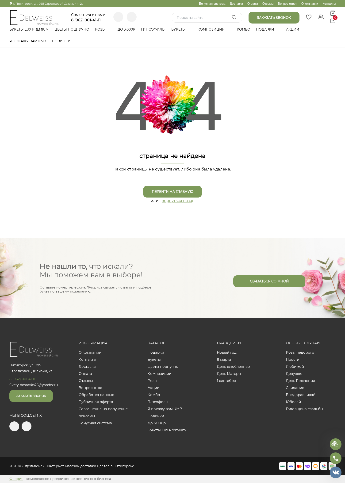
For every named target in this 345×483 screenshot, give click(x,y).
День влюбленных (233, 366)
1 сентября (226, 380)
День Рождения (300, 380)
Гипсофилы (153, 29)
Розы (101, 29)
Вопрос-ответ (287, 3)
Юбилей (293, 402)
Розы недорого (300, 352)
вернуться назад (178, 200)
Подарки (265, 29)
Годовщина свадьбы (304, 409)
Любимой (295, 366)
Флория (16, 479)
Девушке (294, 373)
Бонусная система (212, 3)
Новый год (227, 352)
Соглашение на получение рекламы (103, 412)
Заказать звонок (31, 396)
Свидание (295, 387)
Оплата (252, 3)
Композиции (212, 29)
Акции (292, 29)
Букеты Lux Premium (29, 29)
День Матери (229, 373)
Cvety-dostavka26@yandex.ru (33, 385)
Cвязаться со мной (269, 281)
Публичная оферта (96, 402)
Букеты (179, 29)
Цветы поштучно (71, 29)
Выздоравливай (300, 394)
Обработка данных (96, 394)
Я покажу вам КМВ (27, 41)
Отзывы (267, 3)
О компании (309, 3)
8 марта (224, 359)
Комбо (243, 29)
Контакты (329, 3)
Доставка (236, 3)
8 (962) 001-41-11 (86, 20)
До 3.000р (126, 29)
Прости (292, 359)
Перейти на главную (172, 192)
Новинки (61, 41)
